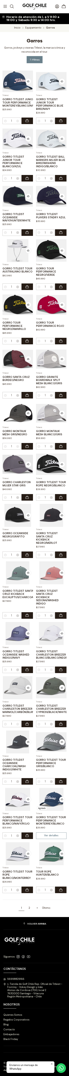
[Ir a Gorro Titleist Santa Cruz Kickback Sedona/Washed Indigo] (51, 572)
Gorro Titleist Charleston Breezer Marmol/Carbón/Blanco (20, 709)
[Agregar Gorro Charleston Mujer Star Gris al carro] (27, 497)
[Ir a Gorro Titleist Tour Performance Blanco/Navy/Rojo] (17, 799)
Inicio (17, 28)
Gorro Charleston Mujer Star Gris (16, 484)
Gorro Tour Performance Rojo (50, 324)
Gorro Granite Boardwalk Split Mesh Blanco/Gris (49, 380)
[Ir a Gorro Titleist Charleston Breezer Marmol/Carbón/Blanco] (17, 687)
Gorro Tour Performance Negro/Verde (46, 271)
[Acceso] (57, 6)
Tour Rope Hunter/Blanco (47, 873)
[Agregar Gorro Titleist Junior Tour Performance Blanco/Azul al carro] (27, 178)
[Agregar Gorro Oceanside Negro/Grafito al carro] (27, 554)
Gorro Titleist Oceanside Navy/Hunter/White (16, 217)
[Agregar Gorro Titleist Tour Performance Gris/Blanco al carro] (61, 781)
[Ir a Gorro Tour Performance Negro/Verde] (51, 250)
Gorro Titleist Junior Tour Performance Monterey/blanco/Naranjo (22, 102)
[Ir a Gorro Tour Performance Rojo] (51, 304)
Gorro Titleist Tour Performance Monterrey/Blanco (51, 820)
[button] (35, 59)
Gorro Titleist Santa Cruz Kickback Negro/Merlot (47, 538)
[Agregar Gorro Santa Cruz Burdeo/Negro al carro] (27, 395)
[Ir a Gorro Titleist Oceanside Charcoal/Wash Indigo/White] (17, 742)
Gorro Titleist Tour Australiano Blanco (17, 270)
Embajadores (11, 1034)
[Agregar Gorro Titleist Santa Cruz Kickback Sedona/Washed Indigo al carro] (61, 615)
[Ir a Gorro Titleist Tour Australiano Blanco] (17, 250)
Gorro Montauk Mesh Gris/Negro (14, 433)
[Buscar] (12, 6)
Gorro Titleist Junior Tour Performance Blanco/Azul (13, 161)
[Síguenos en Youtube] (28, 957)
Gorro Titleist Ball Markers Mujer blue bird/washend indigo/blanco (50, 161)
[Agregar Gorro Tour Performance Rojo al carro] (61, 341)
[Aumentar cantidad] (17, 121)
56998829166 (15, 979)
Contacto (9, 1029)
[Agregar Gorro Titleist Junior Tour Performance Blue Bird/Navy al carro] (61, 121)
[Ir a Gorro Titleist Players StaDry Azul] (51, 196)
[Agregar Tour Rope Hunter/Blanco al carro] (61, 890)
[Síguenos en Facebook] (23, 957)
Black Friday (10, 1039)
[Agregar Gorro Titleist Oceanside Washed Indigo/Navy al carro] (27, 670)
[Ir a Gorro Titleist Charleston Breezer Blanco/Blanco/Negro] (51, 633)
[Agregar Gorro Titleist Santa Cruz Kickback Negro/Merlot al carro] (61, 554)
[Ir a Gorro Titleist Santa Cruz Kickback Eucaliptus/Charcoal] (17, 572)
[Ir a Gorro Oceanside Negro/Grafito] (17, 515)
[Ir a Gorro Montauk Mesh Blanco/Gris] (51, 413)
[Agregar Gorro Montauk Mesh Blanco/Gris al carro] (61, 446)
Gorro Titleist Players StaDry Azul (51, 216)
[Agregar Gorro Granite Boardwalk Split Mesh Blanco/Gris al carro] (61, 395)
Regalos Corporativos (16, 1019)
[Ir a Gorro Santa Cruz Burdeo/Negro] (17, 359)
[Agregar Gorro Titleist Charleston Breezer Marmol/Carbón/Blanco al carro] (27, 724)
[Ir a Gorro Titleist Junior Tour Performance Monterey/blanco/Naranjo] (17, 81)
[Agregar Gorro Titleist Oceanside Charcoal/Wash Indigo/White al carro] (27, 781)
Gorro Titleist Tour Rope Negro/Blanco (51, 484)
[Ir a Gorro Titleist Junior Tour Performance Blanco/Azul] (17, 138)
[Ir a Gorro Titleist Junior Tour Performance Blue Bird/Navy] (51, 81)
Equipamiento (33, 28)
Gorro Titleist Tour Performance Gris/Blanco (51, 763)
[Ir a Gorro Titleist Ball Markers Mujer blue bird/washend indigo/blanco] (51, 138)
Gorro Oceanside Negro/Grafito (15, 535)
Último (46, 908)
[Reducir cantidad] (5, 121)
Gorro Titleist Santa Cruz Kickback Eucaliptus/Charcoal (18, 594)
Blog (6, 1024)
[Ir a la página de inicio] (34, 6)
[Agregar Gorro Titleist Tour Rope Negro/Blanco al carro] (61, 497)
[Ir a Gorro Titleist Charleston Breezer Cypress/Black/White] (51, 687)
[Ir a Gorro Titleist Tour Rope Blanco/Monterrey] (17, 853)
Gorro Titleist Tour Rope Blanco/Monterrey (17, 874)
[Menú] (5, 6)
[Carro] (64, 6)
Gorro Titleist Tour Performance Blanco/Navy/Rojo (17, 820)
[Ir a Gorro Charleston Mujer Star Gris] (17, 464)
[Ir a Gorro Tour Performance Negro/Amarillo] (17, 304)
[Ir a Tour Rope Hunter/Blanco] (51, 853)
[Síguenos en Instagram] (18, 957)
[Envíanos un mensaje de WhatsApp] (61, 1068)
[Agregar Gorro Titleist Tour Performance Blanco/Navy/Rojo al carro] (27, 835)
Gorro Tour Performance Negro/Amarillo (14, 325)
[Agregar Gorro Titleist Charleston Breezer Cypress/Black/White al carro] (61, 724)
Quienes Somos (12, 1014)
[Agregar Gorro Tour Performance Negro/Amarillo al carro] (27, 341)
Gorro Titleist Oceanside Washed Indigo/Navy (15, 654)
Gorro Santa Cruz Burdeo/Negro (16, 378)
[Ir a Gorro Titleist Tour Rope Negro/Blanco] (51, 464)
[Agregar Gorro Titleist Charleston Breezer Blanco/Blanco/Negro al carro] (61, 670)
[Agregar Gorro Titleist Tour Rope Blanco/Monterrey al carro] (27, 890)
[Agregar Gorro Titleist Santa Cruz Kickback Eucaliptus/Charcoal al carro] (27, 615)
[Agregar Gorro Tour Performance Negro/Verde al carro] (61, 286)
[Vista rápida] (28, 81)
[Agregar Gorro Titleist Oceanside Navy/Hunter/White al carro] (27, 232)
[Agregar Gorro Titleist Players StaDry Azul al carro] (61, 232)
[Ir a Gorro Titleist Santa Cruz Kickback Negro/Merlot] (51, 515)
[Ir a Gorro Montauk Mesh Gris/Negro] (17, 413)
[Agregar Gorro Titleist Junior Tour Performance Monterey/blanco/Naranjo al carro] (27, 121)
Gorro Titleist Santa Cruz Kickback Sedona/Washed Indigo (47, 597)
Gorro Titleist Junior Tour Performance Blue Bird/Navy (49, 104)
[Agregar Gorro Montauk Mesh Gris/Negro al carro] (27, 446)
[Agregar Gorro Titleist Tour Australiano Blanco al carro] (27, 286)
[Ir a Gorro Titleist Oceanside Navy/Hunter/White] (17, 196)
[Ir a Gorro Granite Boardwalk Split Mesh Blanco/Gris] (51, 359)
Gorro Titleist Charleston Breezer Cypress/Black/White (51, 709)
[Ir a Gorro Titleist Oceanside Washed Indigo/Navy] (17, 633)
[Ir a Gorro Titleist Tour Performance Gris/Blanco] (51, 742)
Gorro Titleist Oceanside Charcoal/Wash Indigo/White (14, 764)
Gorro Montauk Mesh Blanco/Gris (49, 433)
